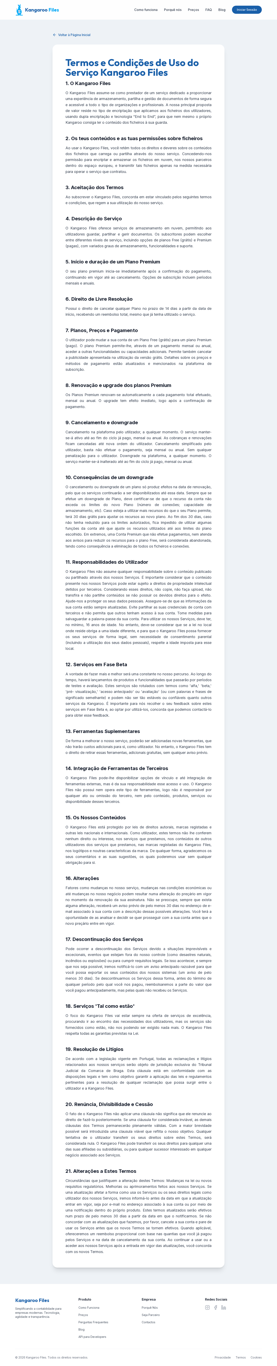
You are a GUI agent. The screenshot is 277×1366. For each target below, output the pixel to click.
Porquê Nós (150, 1307)
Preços (193, 10)
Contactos (148, 1322)
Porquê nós (172, 10)
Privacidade (223, 1357)
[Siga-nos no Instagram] (207, 1307)
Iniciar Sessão (247, 9)
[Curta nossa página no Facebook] (215, 1307)
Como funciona (146, 10)
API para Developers (92, 1336)
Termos (241, 1357)
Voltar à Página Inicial (74, 35)
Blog (221, 10)
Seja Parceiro (151, 1315)
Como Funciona (88, 1307)
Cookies (256, 1357)
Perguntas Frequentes (93, 1322)
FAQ (208, 10)
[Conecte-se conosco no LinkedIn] (223, 1307)
